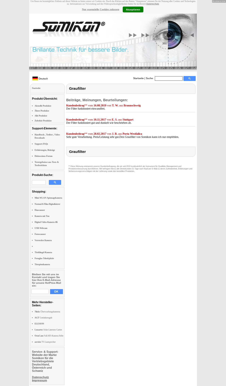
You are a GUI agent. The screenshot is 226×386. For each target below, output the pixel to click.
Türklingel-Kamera (43, 252)
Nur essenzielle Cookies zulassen (100, 9)
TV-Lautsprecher (45, 342)
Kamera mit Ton (42, 216)
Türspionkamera (42, 264)
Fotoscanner (40, 234)
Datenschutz (152, 4)
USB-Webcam (41, 228)
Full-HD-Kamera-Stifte (49, 335)
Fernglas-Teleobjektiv (44, 258)
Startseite (138, 78)
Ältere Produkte (42, 111)
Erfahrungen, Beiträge (45, 150)
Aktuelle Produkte (43, 106)
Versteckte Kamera (43, 240)
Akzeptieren (133, 9)
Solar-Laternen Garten (48, 329)
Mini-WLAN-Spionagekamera (48, 198)
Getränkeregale (43, 317)
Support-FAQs (41, 144)
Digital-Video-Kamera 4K (46, 222)
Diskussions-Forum (43, 156)
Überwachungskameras (47, 311)
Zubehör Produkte (43, 120)
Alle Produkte (41, 116)
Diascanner (40, 210)
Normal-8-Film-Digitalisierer (47, 204)
